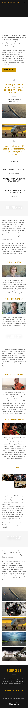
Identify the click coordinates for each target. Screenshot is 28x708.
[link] (10, 2)
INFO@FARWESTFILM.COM (14, 690)
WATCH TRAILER (8, 69)
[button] (24, 2)
